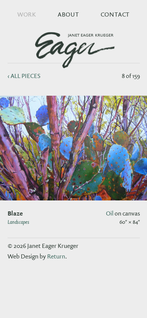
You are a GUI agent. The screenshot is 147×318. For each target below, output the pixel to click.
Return (56, 256)
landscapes (18, 221)
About (68, 14)
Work (26, 14)
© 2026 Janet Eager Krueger (43, 246)
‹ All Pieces (24, 76)
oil (109, 213)
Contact (115, 14)
